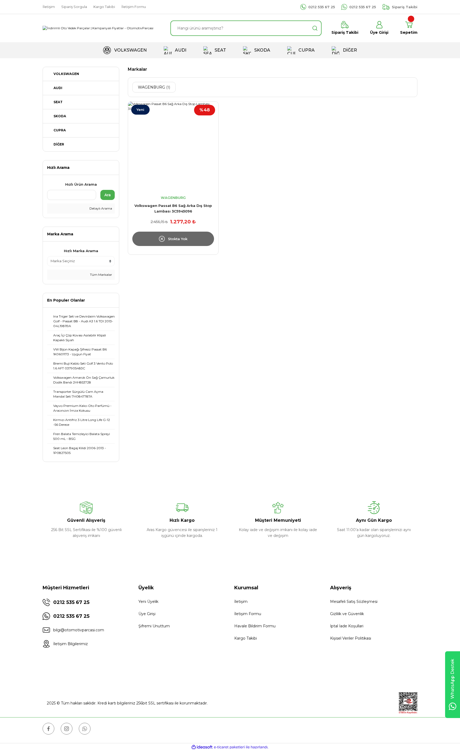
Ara (107, 195)
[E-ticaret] (229, 747)
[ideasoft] (202, 747)
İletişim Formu (247, 613)
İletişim (241, 601)
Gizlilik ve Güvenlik (347, 613)
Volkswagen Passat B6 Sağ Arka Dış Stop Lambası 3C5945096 (173, 208)
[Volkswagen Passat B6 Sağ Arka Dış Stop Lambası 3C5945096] (173, 147)
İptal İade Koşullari (346, 626)
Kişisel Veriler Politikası (350, 638)
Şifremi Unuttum (154, 626)
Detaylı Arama (100, 208)
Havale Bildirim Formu (255, 626)
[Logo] (98, 28)
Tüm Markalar (100, 275)
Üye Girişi (146, 613)
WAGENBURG (173, 197)
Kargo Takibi (245, 638)
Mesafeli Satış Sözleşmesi (353, 601)
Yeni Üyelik (148, 601)
